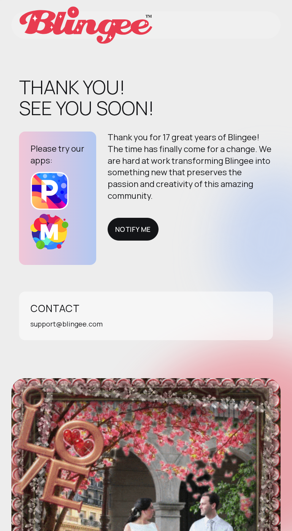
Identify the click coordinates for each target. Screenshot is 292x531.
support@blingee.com (66, 323)
